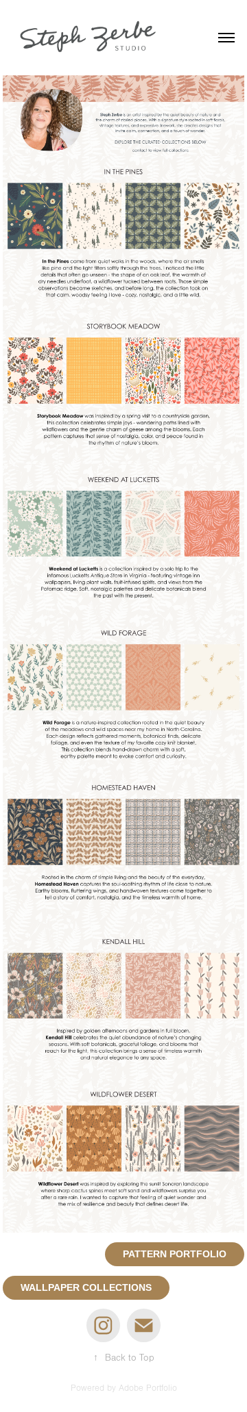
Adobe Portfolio (148, 1388)
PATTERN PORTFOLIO (174, 1253)
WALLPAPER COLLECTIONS (86, 1287)
